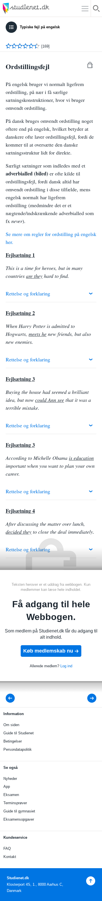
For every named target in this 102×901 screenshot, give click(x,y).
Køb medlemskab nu (48, 651)
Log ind (66, 666)
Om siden (11, 725)
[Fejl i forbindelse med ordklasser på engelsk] (88, 698)
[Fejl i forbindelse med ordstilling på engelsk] (12, 698)
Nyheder (10, 778)
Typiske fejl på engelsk (40, 27)
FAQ (7, 848)
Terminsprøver (15, 803)
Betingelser (12, 741)
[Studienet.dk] (39, 8)
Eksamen (11, 795)
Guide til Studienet (18, 733)
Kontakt (9, 857)
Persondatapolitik (17, 749)
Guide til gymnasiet (19, 811)
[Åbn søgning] (96, 9)
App (6, 786)
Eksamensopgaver (18, 819)
